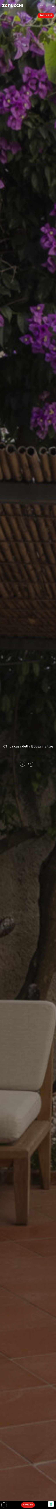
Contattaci (28, 1504)
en (41, 5)
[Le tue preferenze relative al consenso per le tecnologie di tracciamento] (51, 1504)
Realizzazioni (46, 15)
